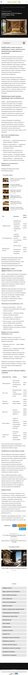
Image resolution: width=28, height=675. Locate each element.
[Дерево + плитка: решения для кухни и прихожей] (6, 180)
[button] (2, 561)
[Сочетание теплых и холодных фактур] (14, 558)
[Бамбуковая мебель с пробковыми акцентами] (6, 197)
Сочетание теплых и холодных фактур (14, 568)
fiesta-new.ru (16, 674)
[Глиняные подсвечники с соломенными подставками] (6, 209)
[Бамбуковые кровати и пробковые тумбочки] (6, 192)
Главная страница (5, 7)
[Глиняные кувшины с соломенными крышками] (6, 186)
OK (16, 673)
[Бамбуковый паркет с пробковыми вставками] (6, 203)
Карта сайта (14, 669)
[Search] (26, 2)
